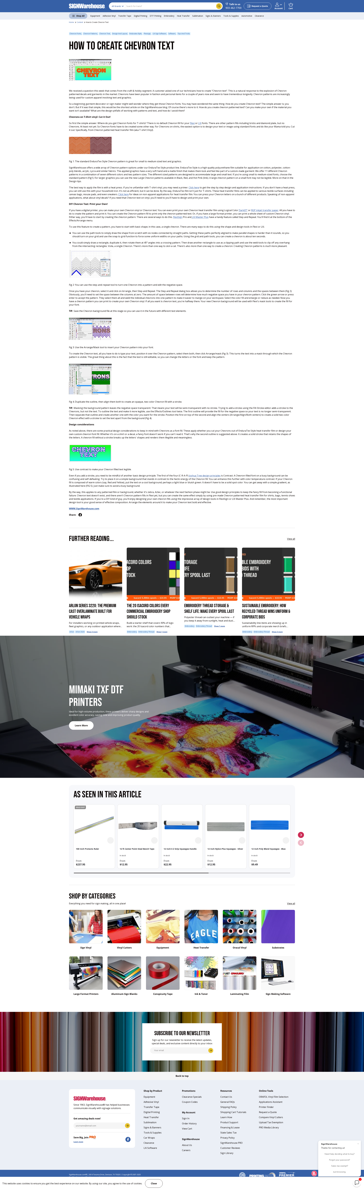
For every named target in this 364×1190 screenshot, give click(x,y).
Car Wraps (149, 1137)
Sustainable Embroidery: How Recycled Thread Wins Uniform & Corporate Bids (266, 611)
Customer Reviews (230, 1148)
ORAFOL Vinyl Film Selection (273, 1096)
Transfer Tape (124, 15)
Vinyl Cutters (124, 947)
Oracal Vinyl (240, 947)
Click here (194, 187)
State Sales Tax (228, 1132)
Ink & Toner (201, 994)
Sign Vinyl (85, 947)
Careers (186, 1150)
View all (291, 538)
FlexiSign (177, 217)
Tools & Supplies (231, 15)
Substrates (278, 947)
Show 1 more (162, 632)
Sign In (185, 1118)
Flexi (192, 123)
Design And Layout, (120, 33)
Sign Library (226, 1153)
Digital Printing (140, 15)
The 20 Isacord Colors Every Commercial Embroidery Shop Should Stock (148, 611)
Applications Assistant (270, 1101)
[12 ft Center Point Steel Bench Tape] (138, 825)
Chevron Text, (104, 33)
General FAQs (227, 1101)
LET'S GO (127, 1125)
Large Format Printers (86, 994)
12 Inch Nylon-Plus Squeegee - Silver (225, 849)
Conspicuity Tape (162, 994)
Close (154, 1183)
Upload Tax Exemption (271, 1122)
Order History (189, 1123)
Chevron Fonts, (76, 33)
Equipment (95, 15)
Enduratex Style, (135, 33)
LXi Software (150, 1148)
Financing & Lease (230, 1127)
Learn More (81, 725)
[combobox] (166, 6)
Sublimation (197, 15)
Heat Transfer (183, 15)
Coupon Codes (190, 1101)
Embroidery (169, 15)
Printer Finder (266, 1107)
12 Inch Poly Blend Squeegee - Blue (268, 849)
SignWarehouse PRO (231, 1142)
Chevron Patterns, (90, 33)
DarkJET (243, 210)
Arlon (72, 632)
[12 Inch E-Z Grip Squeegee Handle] (182, 825)
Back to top (182, 1075)
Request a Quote (268, 1112)
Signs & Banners (213, 15)
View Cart (187, 1128)
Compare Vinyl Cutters (271, 1117)
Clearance (259, 15)
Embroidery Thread (146, 632)
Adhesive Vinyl (109, 15)
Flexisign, (147, 33)
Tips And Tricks (184, 33)
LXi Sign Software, (160, 33)
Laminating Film (239, 994)
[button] (290, 6)
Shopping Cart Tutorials (233, 1112)
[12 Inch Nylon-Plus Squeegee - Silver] (225, 825)
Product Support (229, 1122)
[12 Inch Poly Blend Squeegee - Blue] (269, 825)
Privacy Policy (227, 1137)
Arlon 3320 (80, 632)
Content (80, 22)
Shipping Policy (228, 1107)
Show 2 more (92, 632)
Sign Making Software (278, 994)
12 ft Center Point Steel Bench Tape (137, 849)
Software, (172, 33)
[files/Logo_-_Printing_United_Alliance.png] (262, 1173)
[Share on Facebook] (80, 515)
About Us (187, 1145)
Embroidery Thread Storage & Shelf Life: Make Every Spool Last (209, 608)
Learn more (78, 1142)
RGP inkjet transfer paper (264, 210)
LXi (199, 123)
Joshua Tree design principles (205, 475)
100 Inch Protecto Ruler (87, 849)
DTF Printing (155, 15)
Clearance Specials (192, 1096)
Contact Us (226, 1096)
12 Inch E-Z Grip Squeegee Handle (180, 849)
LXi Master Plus (199, 217)
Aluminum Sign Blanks (124, 994)
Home (71, 22)
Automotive (246, 15)
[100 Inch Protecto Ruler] (94, 825)
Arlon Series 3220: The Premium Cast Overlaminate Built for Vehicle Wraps (92, 611)
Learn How (226, 1117)
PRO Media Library (269, 1127)
